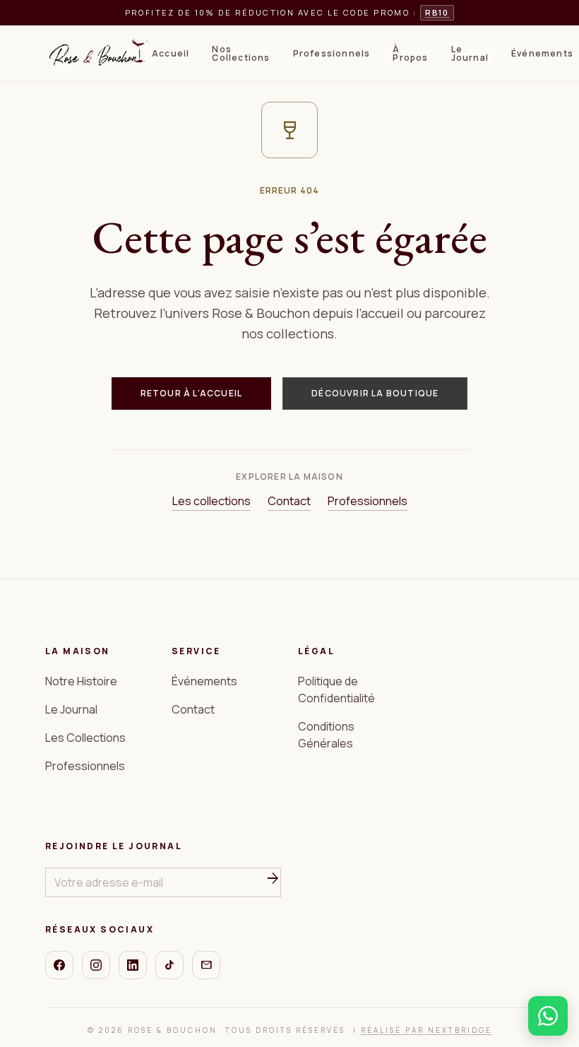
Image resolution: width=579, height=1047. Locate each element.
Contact (289, 501)
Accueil (170, 53)
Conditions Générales (326, 734)
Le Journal (470, 53)
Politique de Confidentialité (336, 689)
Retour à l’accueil (192, 393)
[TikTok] (169, 965)
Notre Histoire (81, 681)
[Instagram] (96, 965)
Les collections (211, 501)
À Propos (410, 53)
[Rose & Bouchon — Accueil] (98, 54)
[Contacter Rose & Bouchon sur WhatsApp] (548, 1016)
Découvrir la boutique (374, 393)
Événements (542, 53)
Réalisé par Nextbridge (426, 1030)
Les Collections (85, 737)
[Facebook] (59, 965)
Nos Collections (241, 53)
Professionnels (332, 53)
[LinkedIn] (133, 965)
